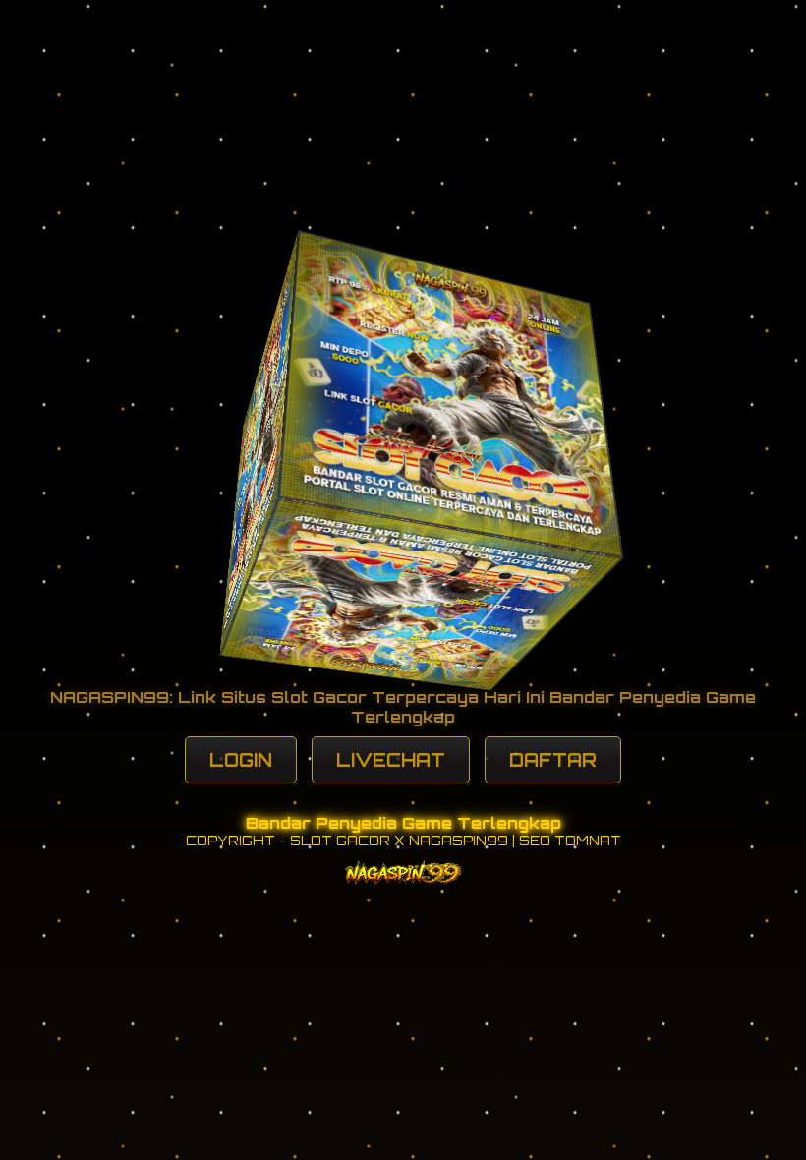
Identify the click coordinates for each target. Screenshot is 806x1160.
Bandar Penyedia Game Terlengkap (403, 823)
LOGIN (240, 760)
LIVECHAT (390, 760)
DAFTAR (553, 760)
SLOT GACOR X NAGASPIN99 (399, 840)
